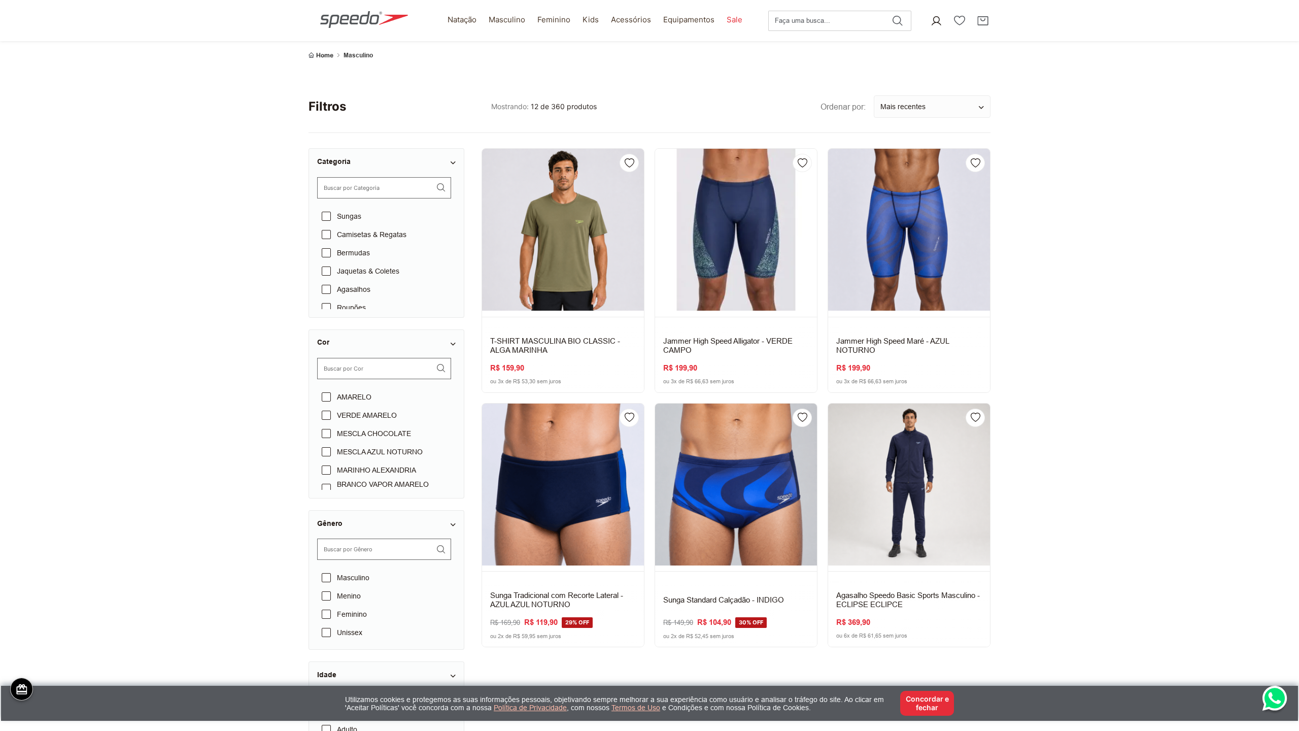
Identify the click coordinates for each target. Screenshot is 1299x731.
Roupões (351, 308)
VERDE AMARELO (367, 415)
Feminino (352, 614)
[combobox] (839, 21)
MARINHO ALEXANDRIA (376, 470)
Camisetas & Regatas (371, 234)
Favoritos (959, 21)
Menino (349, 596)
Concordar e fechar (927, 702)
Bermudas (353, 253)
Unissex (349, 632)
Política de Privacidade (530, 708)
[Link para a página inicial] (321, 55)
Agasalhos (353, 289)
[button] (936, 21)
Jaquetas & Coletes (368, 271)
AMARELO (354, 397)
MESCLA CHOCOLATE (374, 433)
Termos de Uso (635, 708)
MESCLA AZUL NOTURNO (380, 452)
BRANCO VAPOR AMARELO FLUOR (383, 488)
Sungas (349, 216)
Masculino (358, 55)
